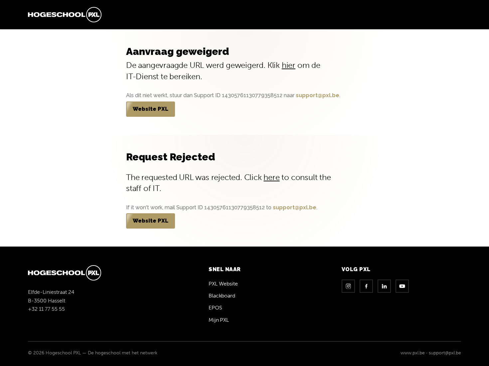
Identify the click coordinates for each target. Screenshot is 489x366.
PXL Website (223, 283)
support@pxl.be (317, 95)
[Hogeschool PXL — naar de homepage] (64, 14)
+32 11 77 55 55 (46, 309)
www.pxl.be (413, 353)
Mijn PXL (219, 320)
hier (288, 65)
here (271, 177)
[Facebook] (366, 286)
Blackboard (222, 295)
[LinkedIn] (384, 286)
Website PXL (150, 109)
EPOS (215, 307)
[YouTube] (402, 286)
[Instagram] (348, 286)
